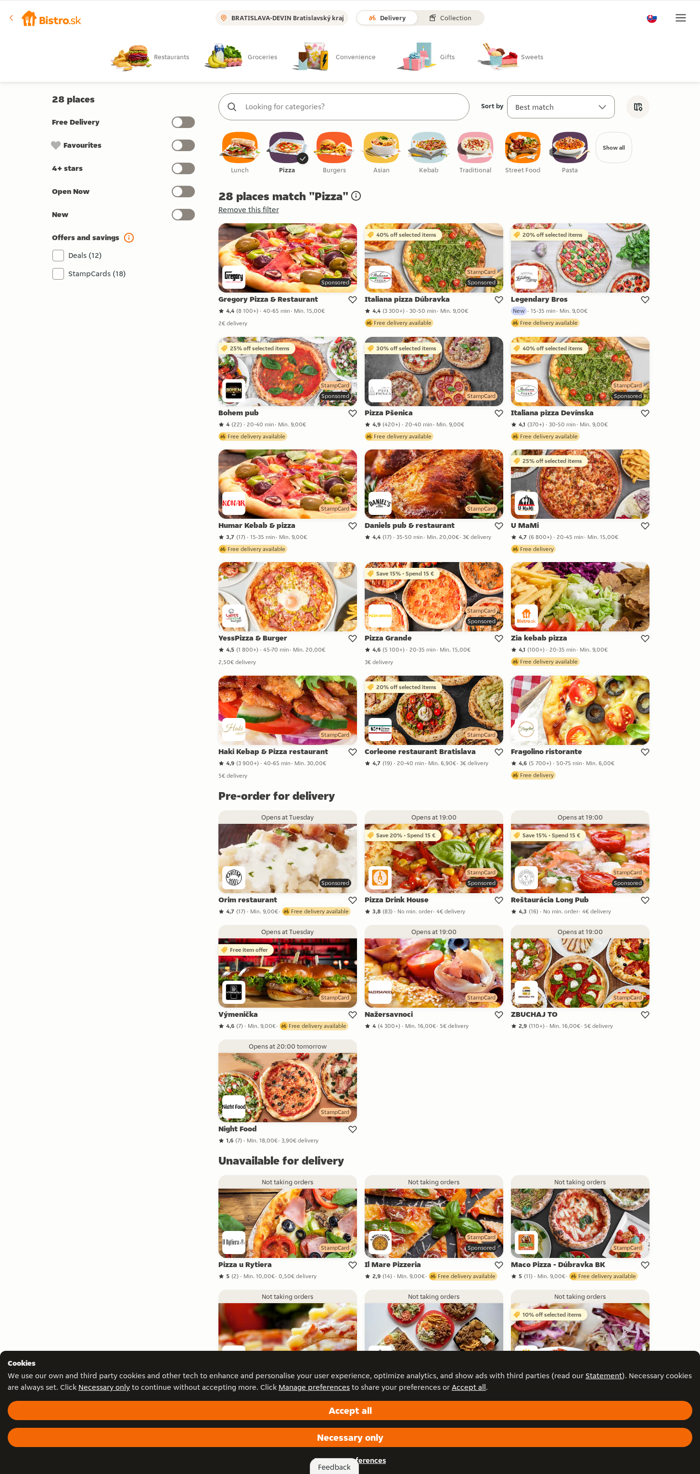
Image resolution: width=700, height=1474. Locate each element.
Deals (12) (85, 255)
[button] (45, 18)
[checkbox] (240, 153)
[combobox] (353, 107)
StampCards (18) (97, 274)
